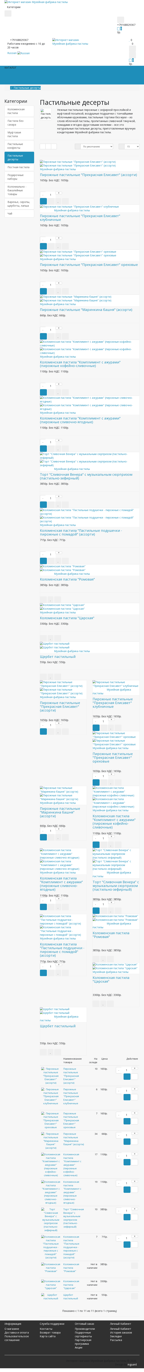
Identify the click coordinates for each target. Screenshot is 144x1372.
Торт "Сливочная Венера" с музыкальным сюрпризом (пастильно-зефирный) (86, 476)
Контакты (46, 1329)
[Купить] (43, 731)
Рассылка (116, 1340)
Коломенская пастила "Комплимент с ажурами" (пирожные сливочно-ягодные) (80, 420)
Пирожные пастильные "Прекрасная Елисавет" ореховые (89, 264)
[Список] (43, 146)
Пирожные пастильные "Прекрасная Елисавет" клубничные (80, 218)
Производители (85, 1329)
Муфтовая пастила (14, 134)
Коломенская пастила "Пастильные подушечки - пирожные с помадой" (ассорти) (81, 532)
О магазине (11, 1329)
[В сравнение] (65, 201)
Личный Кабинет (120, 1329)
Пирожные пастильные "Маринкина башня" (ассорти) (86, 309)
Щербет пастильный (58, 656)
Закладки (116, 1336)
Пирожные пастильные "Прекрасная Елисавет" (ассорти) (88, 174)
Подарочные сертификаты (83, 1334)
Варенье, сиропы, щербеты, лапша (19, 203)
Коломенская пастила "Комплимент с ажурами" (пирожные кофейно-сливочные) (80, 364)
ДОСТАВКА (14, 79)
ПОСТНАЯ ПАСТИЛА (105, 70)
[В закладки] (58, 201)
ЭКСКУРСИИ (35, 79)
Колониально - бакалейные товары (17, 190)
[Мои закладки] (129, 40)
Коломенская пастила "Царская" (67, 618)
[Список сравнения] (130, 43)
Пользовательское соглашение (16, 1338)
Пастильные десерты (15, 157)
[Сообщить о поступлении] (43, 599)
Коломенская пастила (16, 111)
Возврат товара (50, 1332)
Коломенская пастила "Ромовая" (67, 579)
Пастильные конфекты (15, 145)
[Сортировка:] (77, 146)
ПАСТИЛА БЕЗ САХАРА (72, 70)
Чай (10, 213)
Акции (78, 1347)
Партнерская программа (83, 1341)
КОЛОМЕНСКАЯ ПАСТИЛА (35, 70)
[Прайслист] (54, 146)
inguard (132, 1364)
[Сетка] (48, 146)
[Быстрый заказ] (51, 201)
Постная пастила (18, 167)
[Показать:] (121, 146)
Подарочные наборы (16, 176)
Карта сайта (48, 1336)
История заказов (121, 1332)
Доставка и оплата (16, 1332)
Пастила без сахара (15, 122)
